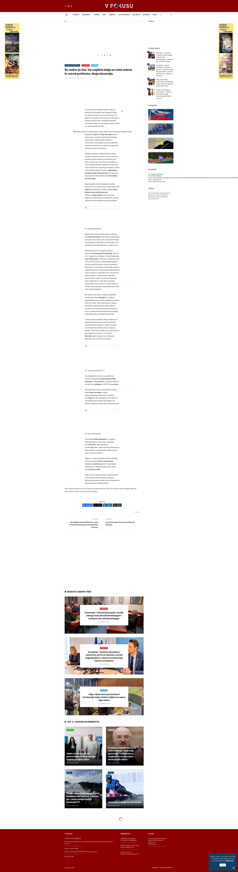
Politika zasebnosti (166, 867)
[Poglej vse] (160, 114)
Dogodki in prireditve (72, 65)
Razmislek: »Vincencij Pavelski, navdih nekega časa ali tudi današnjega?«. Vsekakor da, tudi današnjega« (104, 615)
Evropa (96, 14)
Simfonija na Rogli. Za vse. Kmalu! (125, 802)
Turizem (94, 65)
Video (155, 14)
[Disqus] (104, 561)
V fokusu (75, 14)
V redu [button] (223, 865)
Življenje (136, 14)
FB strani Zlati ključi (104, 339)
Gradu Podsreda (112, 284)
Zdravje (112, 14)
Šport (69, 772)
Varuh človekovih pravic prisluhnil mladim (120, 523)
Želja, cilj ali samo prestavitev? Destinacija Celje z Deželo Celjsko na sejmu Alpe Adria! (104, 697)
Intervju (146, 14)
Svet (104, 14)
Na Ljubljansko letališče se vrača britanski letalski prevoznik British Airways (83, 524)
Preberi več (229, 861)
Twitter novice (124, 14)
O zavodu (155, 867)
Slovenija (86, 14)
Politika (111, 730)
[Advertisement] (102, 95)
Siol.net (116, 403)
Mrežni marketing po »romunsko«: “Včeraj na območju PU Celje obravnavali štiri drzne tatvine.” (164, 94)
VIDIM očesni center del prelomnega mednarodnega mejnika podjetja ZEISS (81, 756)
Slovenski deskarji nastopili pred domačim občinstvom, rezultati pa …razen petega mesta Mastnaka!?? (82, 798)
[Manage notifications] (233, 867)
